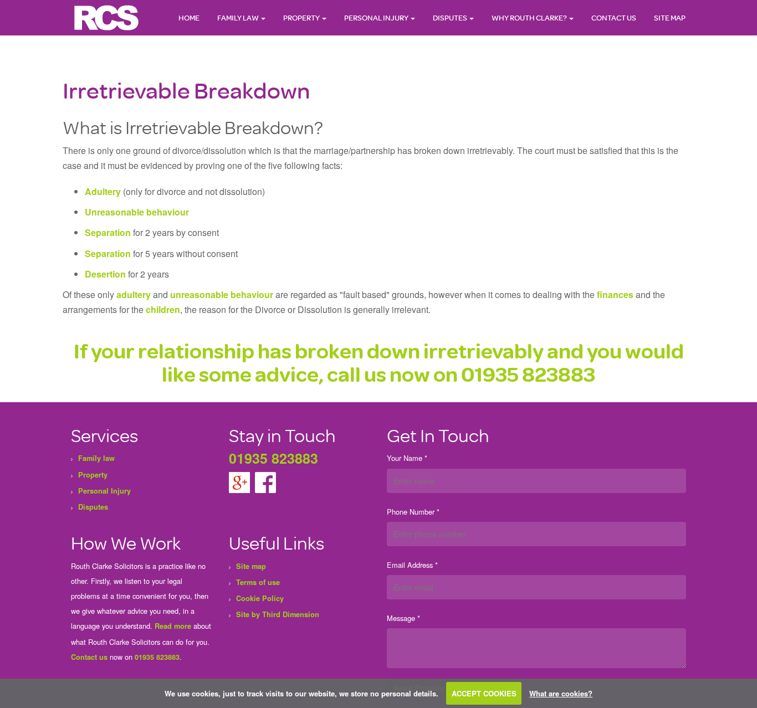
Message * (403, 618)
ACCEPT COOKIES (484, 693)
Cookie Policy (260, 598)
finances (615, 294)
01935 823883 (528, 373)
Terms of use (258, 582)
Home (189, 17)
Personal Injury (377, 17)
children (163, 309)
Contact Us (613, 17)
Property (302, 17)
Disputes (450, 17)
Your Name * (407, 458)
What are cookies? (560, 693)
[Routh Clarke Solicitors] (107, 17)
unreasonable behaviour (221, 294)
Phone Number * (413, 511)
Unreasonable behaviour (137, 212)
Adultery (103, 191)
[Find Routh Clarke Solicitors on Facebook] (265, 481)
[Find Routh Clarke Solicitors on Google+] (240, 481)
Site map (670, 17)
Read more (173, 626)
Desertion (105, 274)
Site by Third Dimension (277, 614)
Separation (108, 232)
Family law (238, 17)
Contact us (89, 657)
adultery (133, 294)
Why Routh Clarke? (530, 17)
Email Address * (412, 565)
